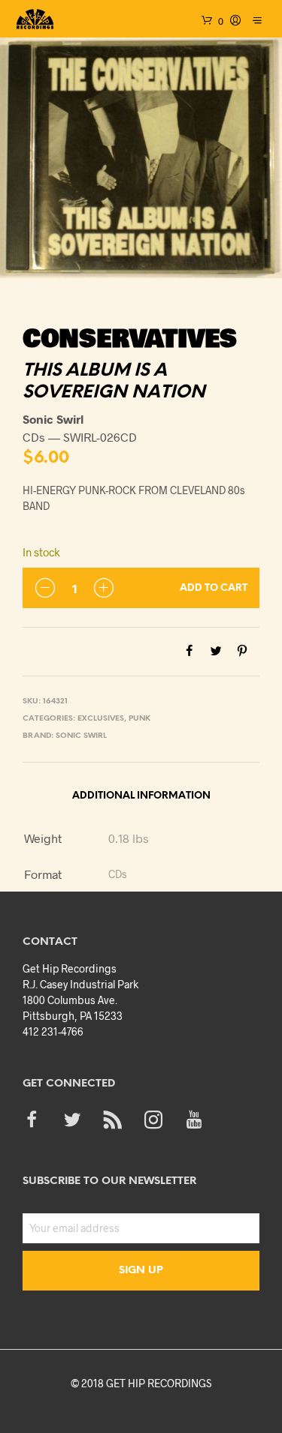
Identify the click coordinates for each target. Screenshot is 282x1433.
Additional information (141, 796)
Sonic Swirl (81, 736)
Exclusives (100, 719)
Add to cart (213, 588)
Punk (139, 719)
